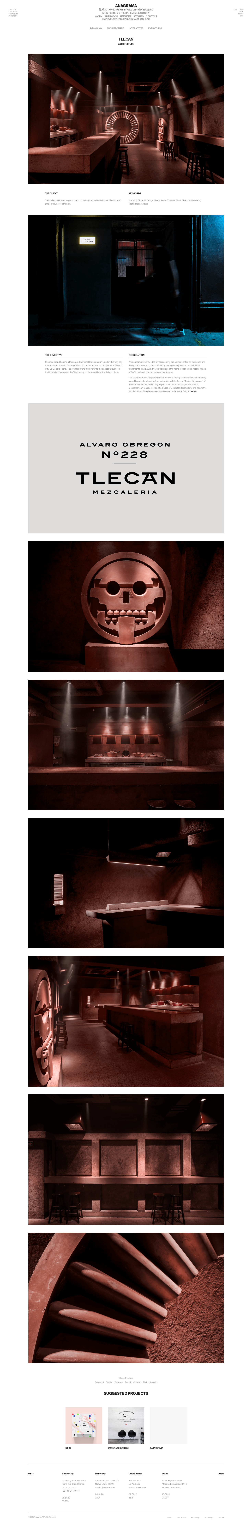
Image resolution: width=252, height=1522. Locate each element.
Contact (221, 1517)
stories (138, 16)
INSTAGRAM (13, 14)
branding (96, 28)
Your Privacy (208, 1517)
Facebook (99, 1382)
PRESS (240, 14)
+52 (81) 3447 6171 (71, 1491)
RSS (241, 16)
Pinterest (119, 1382)
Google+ (137, 1382)
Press (169, 1517)
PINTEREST (13, 16)
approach (110, 16)
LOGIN (241, 12)
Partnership (195, 1517)
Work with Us (181, 1517)
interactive (136, 28)
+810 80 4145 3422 (171, 1487)
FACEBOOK (13, 12)
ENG (235, 10)
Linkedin (153, 1382)
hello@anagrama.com (136, 19)
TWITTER (12, 10)
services (125, 16)
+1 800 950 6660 (137, 1487)
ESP (241, 10)
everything (155, 28)
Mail (145, 1382)
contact (151, 16)
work (98, 16)
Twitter (109, 1382)
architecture (115, 28)
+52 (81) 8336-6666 (105, 1487)
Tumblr (128, 1382)
